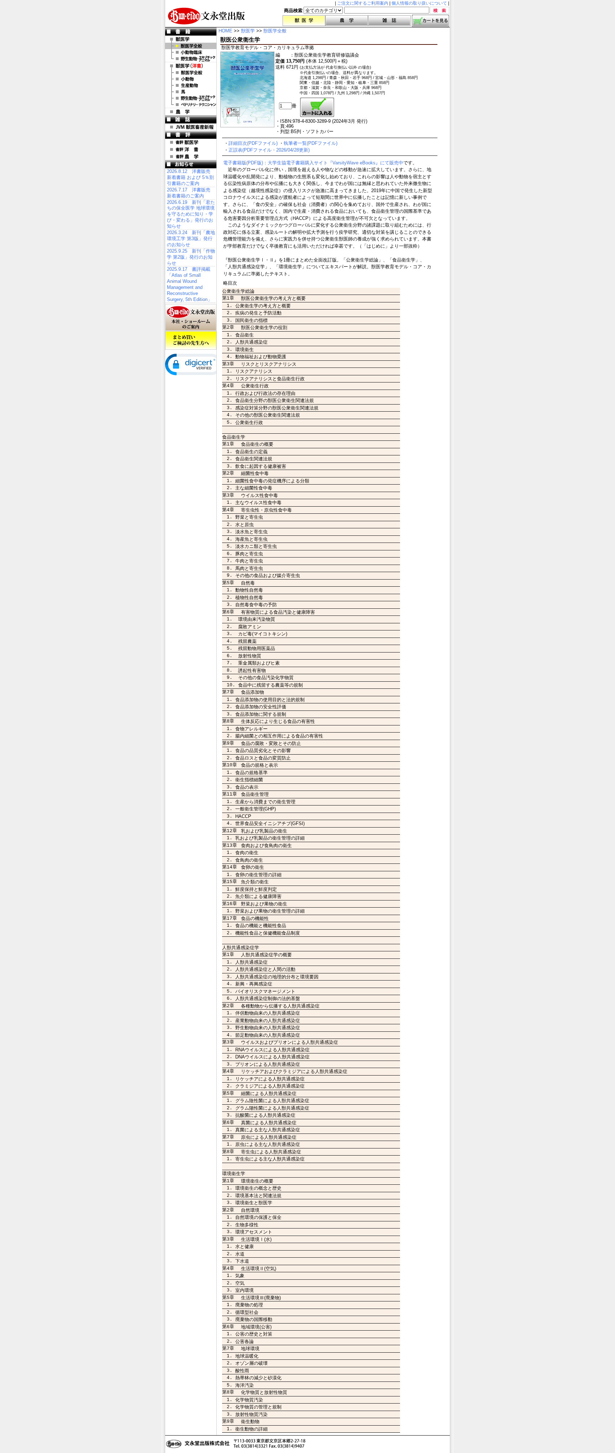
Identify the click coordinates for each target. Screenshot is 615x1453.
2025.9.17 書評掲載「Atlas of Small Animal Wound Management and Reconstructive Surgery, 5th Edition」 (189, 284)
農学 (346, 20)
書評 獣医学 (190, 142)
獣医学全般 (190, 46)
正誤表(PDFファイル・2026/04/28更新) (269, 150)
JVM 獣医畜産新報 (190, 127)
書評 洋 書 (190, 149)
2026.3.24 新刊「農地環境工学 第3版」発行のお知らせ (191, 238)
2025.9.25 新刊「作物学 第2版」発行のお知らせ (191, 257)
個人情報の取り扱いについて (419, 3)
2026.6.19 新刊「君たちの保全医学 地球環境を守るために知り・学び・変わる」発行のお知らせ (191, 214)
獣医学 (304, 20)
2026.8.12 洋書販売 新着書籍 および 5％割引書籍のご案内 (190, 177)
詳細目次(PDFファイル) (253, 143)
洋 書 (190, 65)
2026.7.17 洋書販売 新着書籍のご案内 (188, 193)
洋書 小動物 (190, 79)
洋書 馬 (190, 92)
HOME (225, 30)
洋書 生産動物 (190, 85)
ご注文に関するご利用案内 (362, 3)
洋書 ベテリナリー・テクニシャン (190, 104)
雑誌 (389, 20)
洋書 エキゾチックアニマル (190, 98)
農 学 (190, 111)
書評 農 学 (190, 156)
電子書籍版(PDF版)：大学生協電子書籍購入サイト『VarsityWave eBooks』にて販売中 (313, 162)
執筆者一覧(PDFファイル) (310, 143)
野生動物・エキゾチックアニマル (190, 59)
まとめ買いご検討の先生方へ (190, 340)
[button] (193, 364)
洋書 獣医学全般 (190, 72)
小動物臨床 (190, 52)
